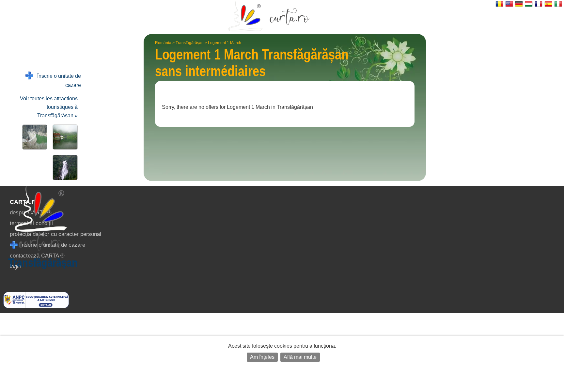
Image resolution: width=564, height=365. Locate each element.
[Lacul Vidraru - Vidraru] (33, 137)
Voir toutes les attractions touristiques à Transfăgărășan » (49, 107)
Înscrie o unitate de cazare (57, 80)
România (163, 43)
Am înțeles (262, 357)
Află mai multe (300, 357)
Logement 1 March (224, 43)
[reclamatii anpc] (36, 306)
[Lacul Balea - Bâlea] (63, 137)
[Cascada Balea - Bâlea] (63, 167)
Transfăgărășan (190, 43)
